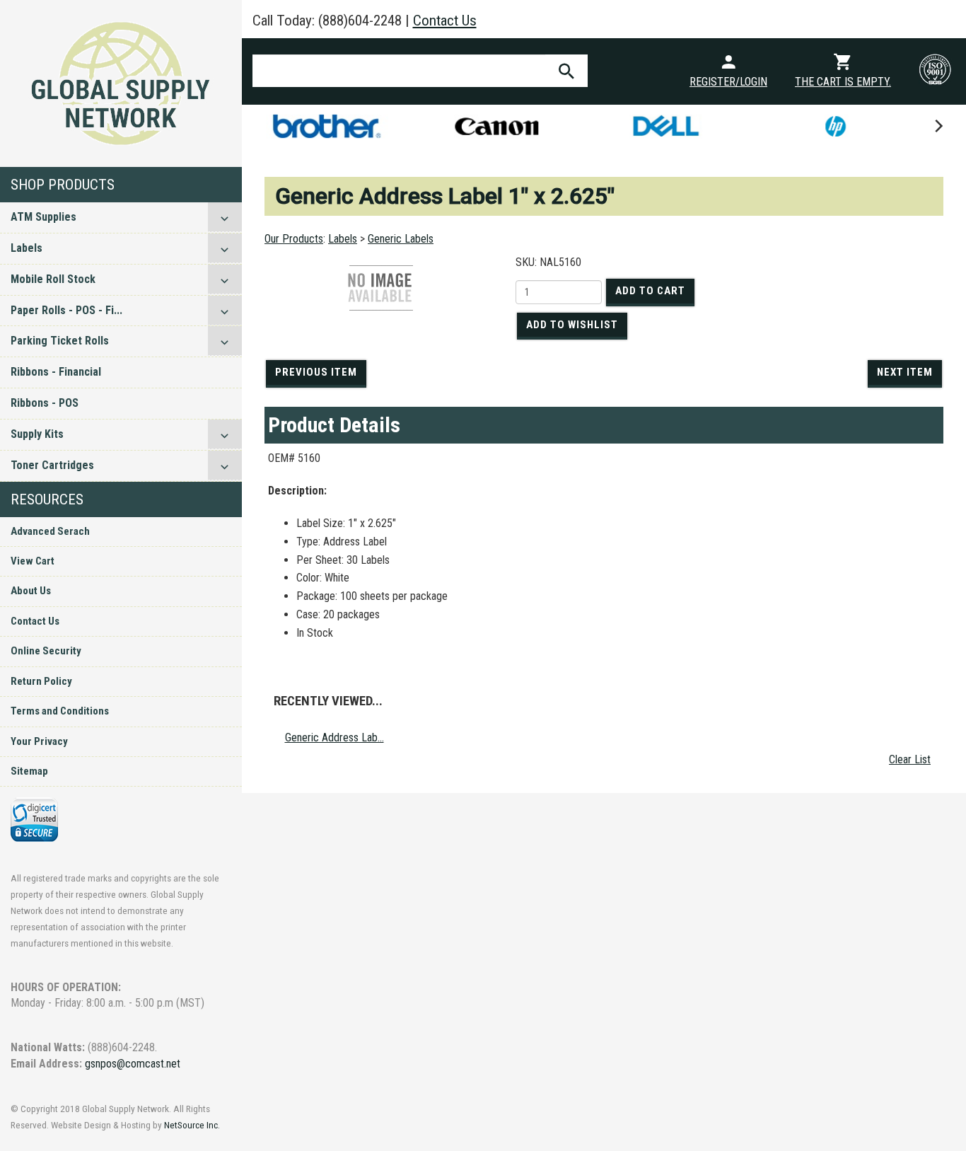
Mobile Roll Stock (53, 279)
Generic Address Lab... (334, 737)
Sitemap (29, 771)
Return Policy (41, 681)
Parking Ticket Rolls (60, 340)
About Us (31, 590)
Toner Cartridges (52, 465)
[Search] (566, 70)
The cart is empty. (843, 81)
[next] (937, 126)
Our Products (293, 238)
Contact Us (35, 621)
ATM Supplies (43, 217)
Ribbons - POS (44, 403)
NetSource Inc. (192, 1124)
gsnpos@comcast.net (132, 1063)
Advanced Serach (50, 531)
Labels (26, 248)
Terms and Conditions (60, 711)
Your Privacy (39, 741)
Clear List (910, 759)
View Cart (32, 561)
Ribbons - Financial (56, 371)
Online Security (46, 650)
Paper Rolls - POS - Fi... (66, 310)
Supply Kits (37, 434)
